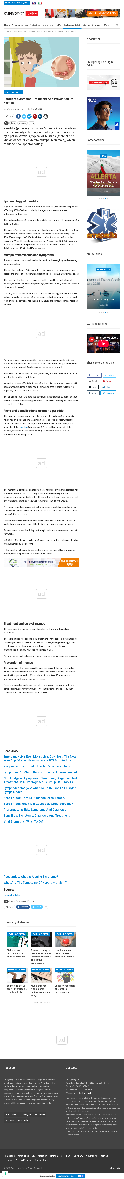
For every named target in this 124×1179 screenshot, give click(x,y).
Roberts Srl (115, 1168)
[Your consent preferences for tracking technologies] (5, 1174)
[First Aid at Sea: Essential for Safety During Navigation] (103, 173)
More (106, 25)
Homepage (9, 1156)
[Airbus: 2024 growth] (103, 286)
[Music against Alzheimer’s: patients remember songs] (41, 975)
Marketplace (103, 270)
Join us (104, 1156)
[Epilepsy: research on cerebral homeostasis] (65, 975)
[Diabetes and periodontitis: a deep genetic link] (17, 939)
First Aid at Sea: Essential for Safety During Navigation (103, 182)
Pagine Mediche (12, 894)
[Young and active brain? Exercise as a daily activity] (17, 975)
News (7, 25)
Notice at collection (47, 1176)
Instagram (27, 1115)
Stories (86, 25)
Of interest (97, 25)
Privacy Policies (23, 1160)
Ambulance (17, 25)
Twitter (11, 1120)
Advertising (92, 1156)
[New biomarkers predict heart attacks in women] (65, 939)
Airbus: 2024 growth (103, 299)
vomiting (23, 427)
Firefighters (48, 25)
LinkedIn (41, 1115)
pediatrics (22, 123)
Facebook (12, 1115)
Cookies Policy (41, 1160)
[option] (103, 173)
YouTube (24, 1120)
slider (32, 123)
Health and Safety (72, 25)
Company (78, 1156)
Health (13, 123)
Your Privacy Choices (67, 1176)
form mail (86, 1093)
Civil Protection (32, 25)
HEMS (58, 25)
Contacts (8, 1160)
